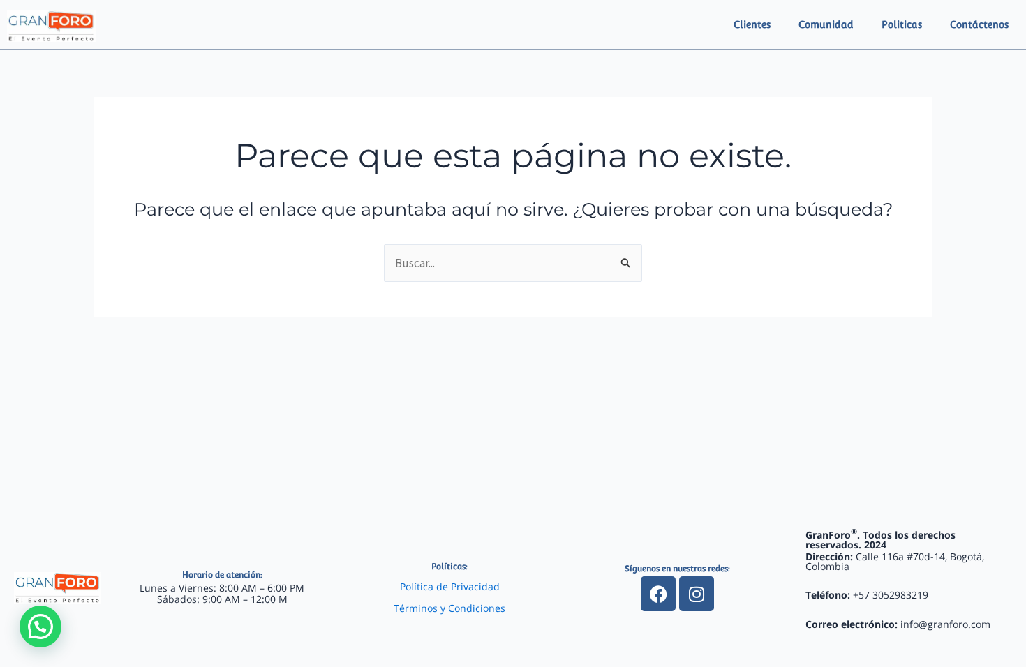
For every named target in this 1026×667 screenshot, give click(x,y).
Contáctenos (979, 24)
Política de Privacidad (450, 586)
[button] (40, 626)
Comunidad (826, 24)
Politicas (902, 24)
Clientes (752, 24)
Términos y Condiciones (449, 608)
